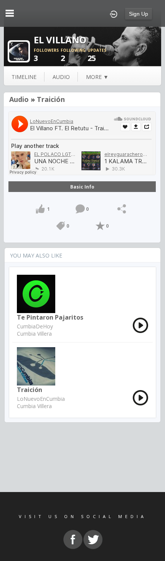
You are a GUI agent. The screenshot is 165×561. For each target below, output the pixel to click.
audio (61, 76)
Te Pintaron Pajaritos (50, 317)
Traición (51, 99)
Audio (19, 99)
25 (96, 55)
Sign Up (138, 14)
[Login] (113, 13)
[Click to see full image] (18, 51)
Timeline (24, 76)
